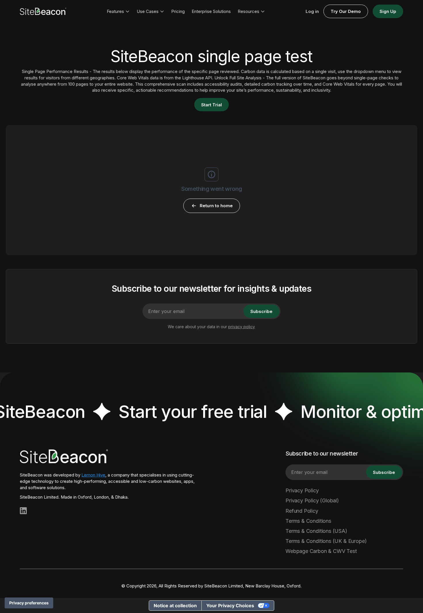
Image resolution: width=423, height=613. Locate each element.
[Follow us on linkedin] (23, 510)
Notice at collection (175, 605)
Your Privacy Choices (230, 605)
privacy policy (241, 326)
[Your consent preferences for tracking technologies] (29, 602)
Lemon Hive (93, 475)
